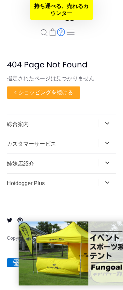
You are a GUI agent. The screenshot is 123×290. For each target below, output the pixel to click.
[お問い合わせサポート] (61, 32)
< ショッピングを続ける (43, 92)
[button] (61, 10)
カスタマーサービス (31, 144)
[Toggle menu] (70, 31)
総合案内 (18, 124)
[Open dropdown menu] (107, 123)
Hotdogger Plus (26, 183)
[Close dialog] (118, 227)
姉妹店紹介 (20, 163)
